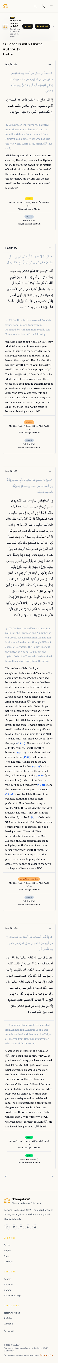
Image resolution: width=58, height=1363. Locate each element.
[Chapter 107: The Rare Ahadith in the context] (52, 1176)
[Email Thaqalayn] (21, 1227)
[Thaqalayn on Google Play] (28, 1227)
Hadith (7, 1250)
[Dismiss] (53, 26)
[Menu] (51, 6)
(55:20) (40, 776)
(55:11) (20, 752)
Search (7, 1279)
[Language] (43, 6)
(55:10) (21, 743)
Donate (7, 1289)
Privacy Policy (46, 1355)
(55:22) (9, 794)
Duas (6, 1256)
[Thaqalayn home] (6, 6)
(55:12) (26, 757)
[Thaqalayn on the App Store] (35, 1227)
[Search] (35, 6)
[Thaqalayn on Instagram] (7, 1227)
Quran (7, 1245)
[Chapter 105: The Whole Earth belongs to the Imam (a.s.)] (6, 1176)
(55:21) (41, 785)
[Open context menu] (49, 64)
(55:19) (36, 766)
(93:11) (35, 817)
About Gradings (12, 1295)
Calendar (8, 1261)
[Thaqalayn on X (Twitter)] (14, 1227)
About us (9, 1284)
